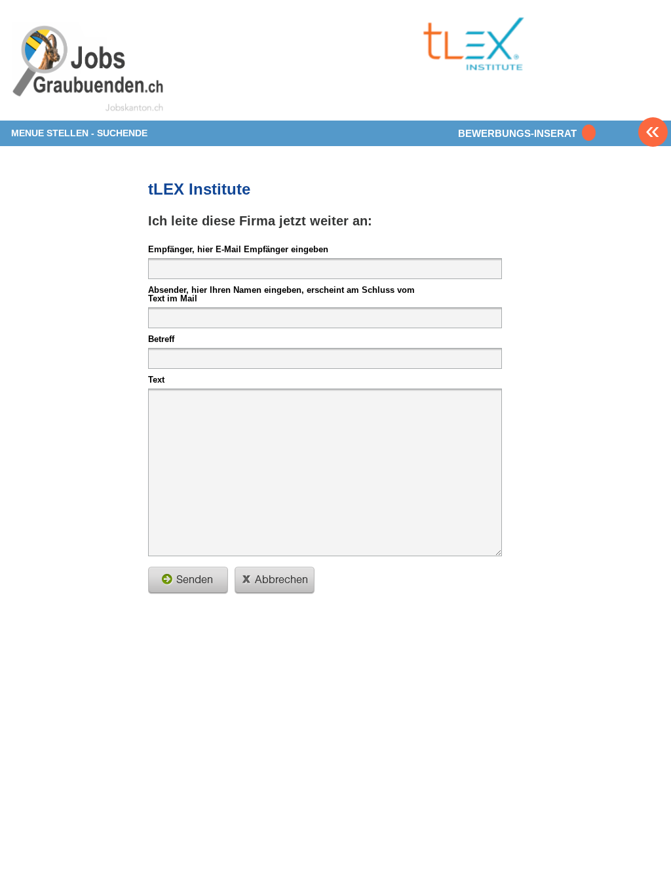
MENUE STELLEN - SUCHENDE (79, 133)
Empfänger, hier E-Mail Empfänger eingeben (238, 249)
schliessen (275, 580)
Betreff (161, 338)
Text (156, 379)
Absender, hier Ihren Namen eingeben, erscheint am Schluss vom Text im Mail (281, 294)
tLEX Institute (199, 189)
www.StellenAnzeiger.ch (88, 68)
